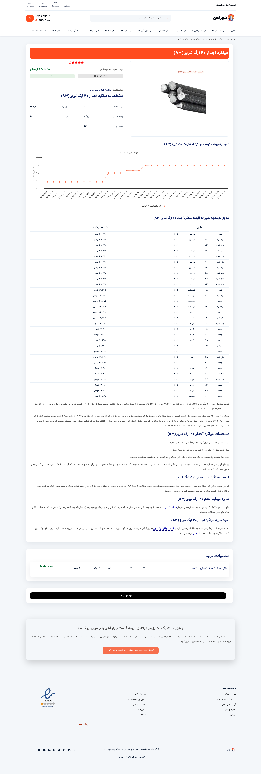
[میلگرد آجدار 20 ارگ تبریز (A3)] (179, 94)
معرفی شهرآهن (230, 694)
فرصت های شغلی (229, 704)
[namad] (47, 698)
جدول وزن (29, 6)
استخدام (142, 715)
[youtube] (44, 750)
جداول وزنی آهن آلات (137, 699)
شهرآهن (220, 18)
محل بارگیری (64, 107)
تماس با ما (43, 6)
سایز (67, 116)
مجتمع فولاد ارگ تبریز (101, 90)
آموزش (233, 715)
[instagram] (73, 750)
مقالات (67, 6)
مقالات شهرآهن (139, 704)
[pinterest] (49, 750)
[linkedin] (39, 750)
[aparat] (64, 750)
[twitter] (58, 750)
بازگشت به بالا (81, 724)
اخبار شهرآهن (230, 709)
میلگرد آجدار (171, 507)
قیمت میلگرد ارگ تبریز (163, 528)
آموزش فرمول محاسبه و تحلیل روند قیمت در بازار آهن (131, 650)
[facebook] (54, 750)
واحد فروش (118, 116)
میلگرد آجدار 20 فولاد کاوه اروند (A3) (210, 568)
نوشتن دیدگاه (125, 596)
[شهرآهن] (231, 18)
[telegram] (68, 750)
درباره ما (55, 6)
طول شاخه (118, 107)
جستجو (167, 18)
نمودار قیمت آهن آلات (226, 699)
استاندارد (119, 126)
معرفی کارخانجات (139, 694)
